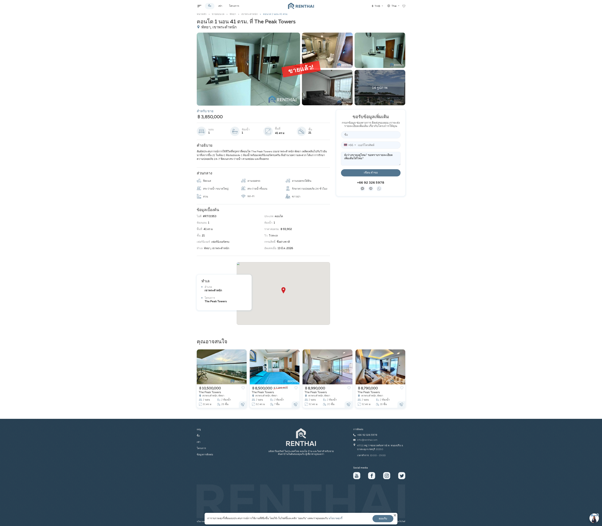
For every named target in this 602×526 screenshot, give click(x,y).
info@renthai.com (367, 440)
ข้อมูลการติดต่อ (204, 454)
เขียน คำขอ (371, 172)
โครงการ (234, 6)
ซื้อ (209, 6)
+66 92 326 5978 (370, 182)
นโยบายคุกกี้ (335, 518)
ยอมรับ (383, 518)
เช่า (220, 6)
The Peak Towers (216, 301)
